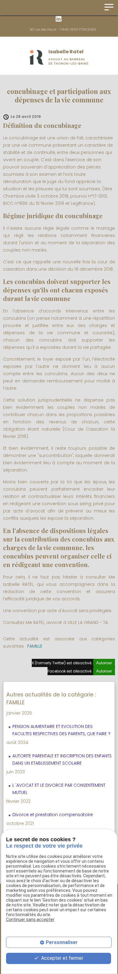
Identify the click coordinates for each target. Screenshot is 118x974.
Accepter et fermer (61, 958)
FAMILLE (34, 646)
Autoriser (104, 663)
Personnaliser (62, 942)
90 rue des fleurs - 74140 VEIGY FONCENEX (63, 29)
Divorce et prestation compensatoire (52, 815)
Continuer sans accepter (30, 919)
